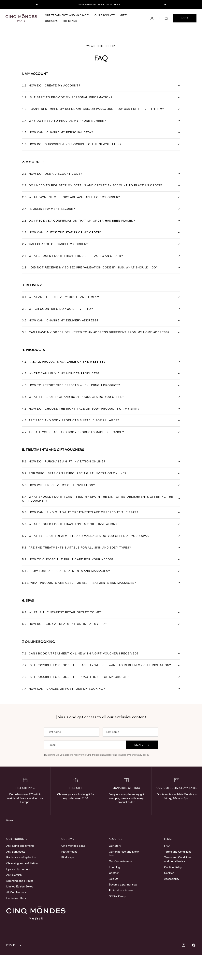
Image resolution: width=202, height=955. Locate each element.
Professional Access (121, 890)
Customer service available (176, 787)
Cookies (169, 872)
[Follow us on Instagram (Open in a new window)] (183, 945)
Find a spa (68, 857)
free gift (75, 787)
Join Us (113, 878)
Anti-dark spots (15, 851)
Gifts (124, 15)
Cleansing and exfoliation (22, 863)
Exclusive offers (16, 898)
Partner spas (69, 851)
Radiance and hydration (21, 857)
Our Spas (51, 20)
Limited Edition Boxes (19, 886)
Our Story (115, 845)
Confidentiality (173, 867)
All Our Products (16, 892)
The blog (114, 867)
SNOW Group (117, 896)
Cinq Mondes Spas (73, 845)
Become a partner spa (123, 884)
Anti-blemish (14, 874)
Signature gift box (126, 787)
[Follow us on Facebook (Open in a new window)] (194, 945)
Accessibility (171, 878)
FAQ (167, 845)
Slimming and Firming (20, 880)
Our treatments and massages (67, 15)
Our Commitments (120, 861)
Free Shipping (25, 787)
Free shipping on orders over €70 (101, 4)
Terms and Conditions (177, 851)
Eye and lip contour (18, 869)
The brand (70, 20)
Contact (114, 872)
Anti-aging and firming (20, 845)
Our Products (104, 15)
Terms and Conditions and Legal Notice (177, 859)
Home (9, 820)
